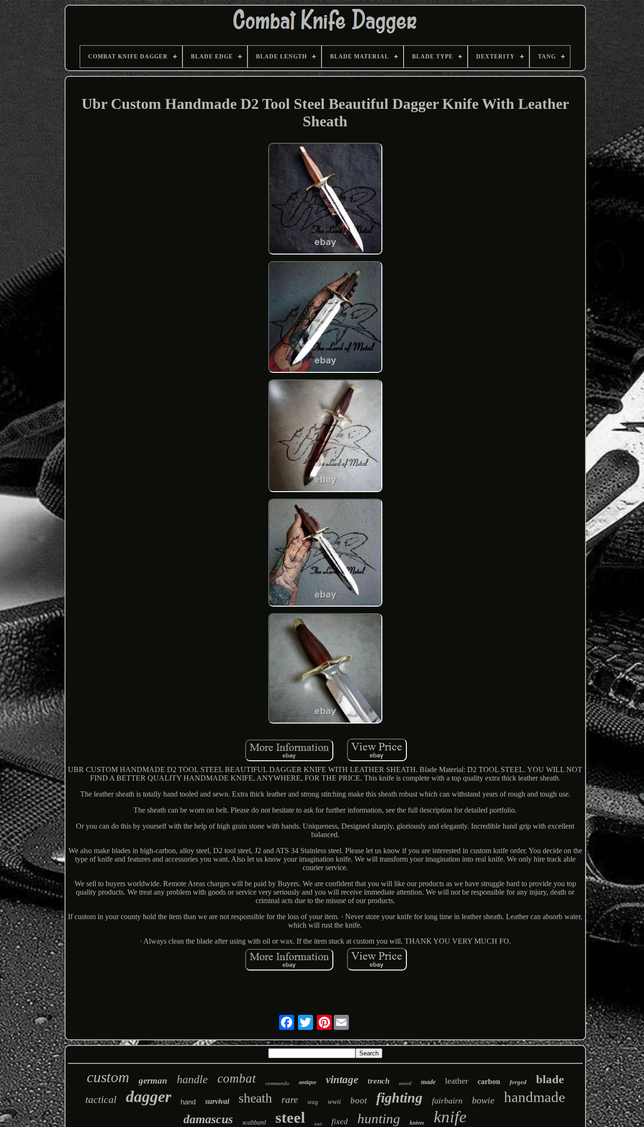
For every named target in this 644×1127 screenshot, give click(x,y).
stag (312, 1101)
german (153, 1081)
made (428, 1082)
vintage (342, 1080)
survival (217, 1101)
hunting (378, 1118)
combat (236, 1078)
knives (417, 1122)
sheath (255, 1098)
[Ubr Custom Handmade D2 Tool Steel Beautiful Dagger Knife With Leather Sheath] (325, 199)
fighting (399, 1097)
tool (318, 1124)
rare (289, 1099)
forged (518, 1082)
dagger (148, 1096)
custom (108, 1077)
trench (378, 1081)
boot (358, 1100)
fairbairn (447, 1100)
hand (188, 1102)
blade (550, 1079)
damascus (208, 1119)
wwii (334, 1101)
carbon (489, 1082)
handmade (534, 1097)
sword (405, 1083)
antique (307, 1082)
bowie (483, 1100)
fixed (339, 1121)
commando (277, 1083)
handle (192, 1079)
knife (450, 1117)
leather (456, 1081)
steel (290, 1117)
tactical (100, 1099)
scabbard (254, 1122)
